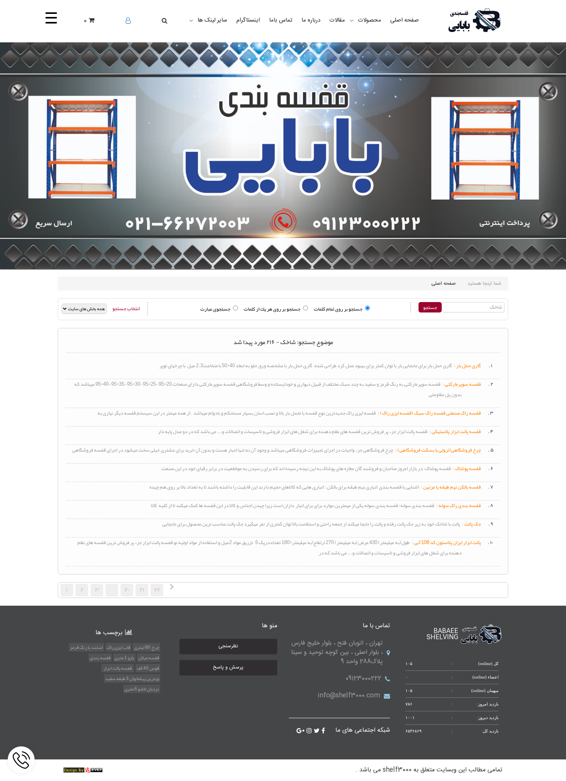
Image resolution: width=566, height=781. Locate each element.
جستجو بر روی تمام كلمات (338, 309)
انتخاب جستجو (126, 309)
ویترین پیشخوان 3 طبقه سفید (132, 678)
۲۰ (126, 590)
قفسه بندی (100, 657)
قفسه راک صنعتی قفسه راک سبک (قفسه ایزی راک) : (429, 413)
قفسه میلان (148, 657)
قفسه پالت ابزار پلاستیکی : (455, 432)
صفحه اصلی (443, 283)
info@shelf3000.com (349, 695)
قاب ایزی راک (118, 647)
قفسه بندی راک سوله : (458, 506)
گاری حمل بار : (467, 366)
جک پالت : (471, 524)
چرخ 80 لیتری (146, 647)
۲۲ (157, 590)
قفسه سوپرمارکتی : (461, 384)
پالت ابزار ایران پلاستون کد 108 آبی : (446, 542)
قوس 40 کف (148, 668)
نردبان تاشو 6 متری (141, 689)
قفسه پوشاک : (467, 469)
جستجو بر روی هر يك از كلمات (272, 309)
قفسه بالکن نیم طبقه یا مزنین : (451, 487)
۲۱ (141, 590)
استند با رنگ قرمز (86, 647)
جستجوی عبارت (215, 309)
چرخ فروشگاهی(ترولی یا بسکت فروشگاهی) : (438, 450)
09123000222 (363, 679)
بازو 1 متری (124, 657)
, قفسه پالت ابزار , (117, 668)
